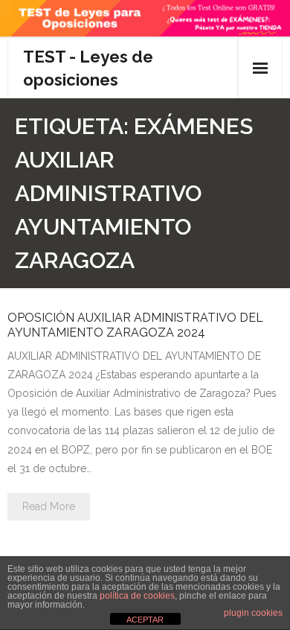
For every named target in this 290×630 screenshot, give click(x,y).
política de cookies (137, 596)
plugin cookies (253, 613)
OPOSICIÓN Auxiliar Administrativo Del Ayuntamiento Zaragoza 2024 (135, 325)
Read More (48, 506)
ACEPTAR (145, 619)
